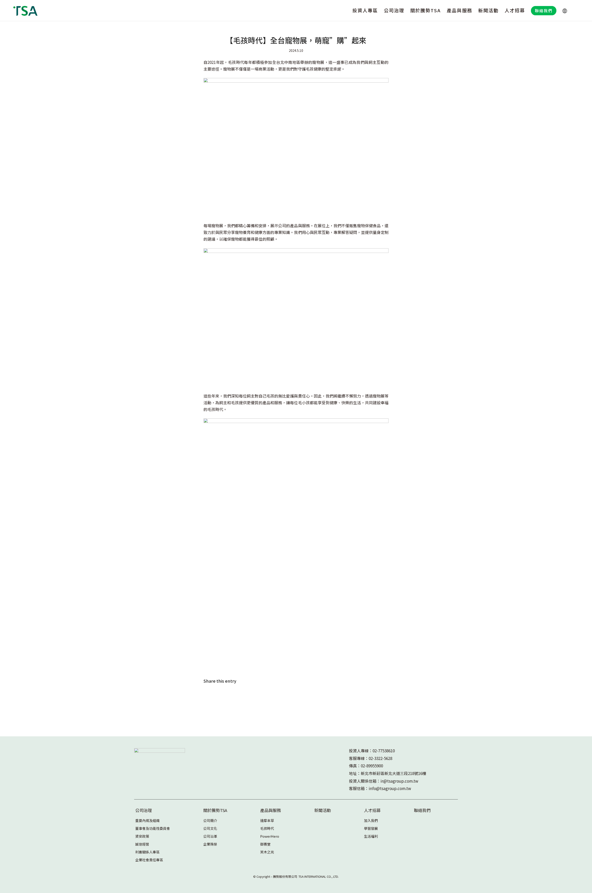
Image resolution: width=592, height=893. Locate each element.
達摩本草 (267, 820)
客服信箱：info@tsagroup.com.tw (380, 788)
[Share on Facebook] (210, 695)
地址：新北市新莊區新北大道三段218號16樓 (387, 773)
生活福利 (371, 836)
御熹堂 (265, 844)
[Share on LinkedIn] (248, 695)
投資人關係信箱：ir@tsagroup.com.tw (383, 781)
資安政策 (142, 836)
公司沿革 (210, 836)
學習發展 (371, 828)
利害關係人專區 (147, 851)
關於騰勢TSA (215, 810)
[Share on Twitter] (222, 695)
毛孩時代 (267, 828)
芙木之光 (267, 851)
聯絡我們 (422, 810)
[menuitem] (365, 10)
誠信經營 (142, 844)
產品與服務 (270, 810)
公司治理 (143, 810)
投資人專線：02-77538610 (372, 750)
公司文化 (210, 828)
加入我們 (371, 820)
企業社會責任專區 (149, 859)
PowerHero (269, 836)
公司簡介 (210, 820)
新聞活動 (322, 810)
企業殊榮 (210, 844)
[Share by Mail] (260, 695)
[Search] (575, 10)
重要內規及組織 (147, 820)
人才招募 (372, 810)
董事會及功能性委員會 (152, 828)
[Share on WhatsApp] (235, 695)
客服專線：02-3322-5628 (370, 758)
